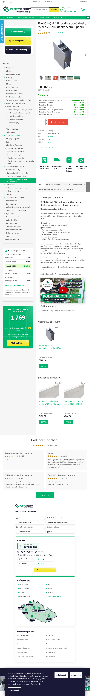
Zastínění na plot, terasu (15, 166)
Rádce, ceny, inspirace (25, 512)
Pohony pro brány (12, 233)
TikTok (42, 563)
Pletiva (8, 71)
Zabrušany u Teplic (25, 596)
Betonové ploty (11, 81)
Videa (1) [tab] (67, 184)
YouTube (24, 563)
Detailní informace (44, 147)
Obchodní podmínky (24, 648)
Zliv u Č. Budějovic (24, 588)
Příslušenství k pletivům (15, 148)
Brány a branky (9, 213)
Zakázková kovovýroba (25, 657)
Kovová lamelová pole (15, 116)
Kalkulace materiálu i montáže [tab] (50, 189)
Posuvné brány (11, 223)
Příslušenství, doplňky (12, 135)
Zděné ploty (10, 132)
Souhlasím (76, 675)
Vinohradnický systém (14, 97)
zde (39, 684)
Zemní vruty (10, 185)
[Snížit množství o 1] (46, 123)
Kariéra (48, 644)
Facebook (24, 559)
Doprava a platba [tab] (79, 184)
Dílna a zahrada (11, 201)
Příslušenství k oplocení (14, 145)
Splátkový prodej (22, 652)
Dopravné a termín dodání (42, 2)
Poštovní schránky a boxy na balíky (18, 207)
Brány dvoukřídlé (12, 220)
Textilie (9, 194)
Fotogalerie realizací (11, 239)
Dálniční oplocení (12, 90)
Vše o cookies (50, 657)
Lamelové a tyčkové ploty (15, 103)
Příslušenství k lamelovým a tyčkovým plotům (20, 162)
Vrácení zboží (21, 644)
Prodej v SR (49, 635)
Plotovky (9, 84)
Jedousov (50, 592)
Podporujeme (50, 652)
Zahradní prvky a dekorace (16, 197)
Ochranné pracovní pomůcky (16, 188)
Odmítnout (61, 675)
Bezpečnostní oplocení (14, 94)
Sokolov (50, 588)
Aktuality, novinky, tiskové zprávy (57, 648)
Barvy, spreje (11, 204)
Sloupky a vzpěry (12, 139)
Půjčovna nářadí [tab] (68, 189)
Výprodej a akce (12, 129)
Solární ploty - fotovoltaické (16, 210)
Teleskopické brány (13, 226)
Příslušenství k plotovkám (16, 158)
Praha (49, 585)
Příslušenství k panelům (15, 151)
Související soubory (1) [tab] (54, 184)
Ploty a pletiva (9, 68)
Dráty (8, 142)
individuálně (9, 292)
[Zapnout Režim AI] (62, 9)
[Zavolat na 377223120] (6, 2)
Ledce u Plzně (23, 585)
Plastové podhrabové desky (17, 176)
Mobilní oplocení (12, 87)
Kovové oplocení (13, 106)
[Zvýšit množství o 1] (46, 120)
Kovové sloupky (13, 123)
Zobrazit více (45, 495)
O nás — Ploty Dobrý (53, 640)
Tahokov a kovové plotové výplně (18, 100)
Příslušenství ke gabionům (16, 155)
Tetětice (21, 592)
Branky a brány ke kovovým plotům (20, 110)
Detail (43, 422)
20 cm (50, 142)
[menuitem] (7, 17)
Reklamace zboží (22, 640)
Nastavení (14, 690)
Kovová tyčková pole (15, 119)
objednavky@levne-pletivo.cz (31, 552)
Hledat (54, 10)
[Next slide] (85, 55)
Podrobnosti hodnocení (66, 33)
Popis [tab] (41, 184)
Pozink (50, 136)
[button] (62, 290)
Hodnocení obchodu (45, 440)
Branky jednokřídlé (13, 217)
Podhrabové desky (13, 170)
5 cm (50, 139)
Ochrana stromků (12, 191)
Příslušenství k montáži (14, 230)
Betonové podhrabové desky (17, 173)
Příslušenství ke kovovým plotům (19, 113)
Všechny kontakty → (54, 596)
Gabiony (9, 77)
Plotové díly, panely (13, 74)
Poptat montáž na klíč (45, 570)
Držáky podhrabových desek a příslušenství (17, 180)
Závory (8, 236)
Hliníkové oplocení (13, 126)
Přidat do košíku (60, 122)
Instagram (43, 559)
